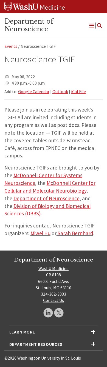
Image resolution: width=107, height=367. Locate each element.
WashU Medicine (53, 268)
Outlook (60, 91)
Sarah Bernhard (75, 233)
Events (10, 46)
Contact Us (53, 300)
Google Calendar (33, 91)
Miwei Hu (40, 233)
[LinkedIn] (48, 313)
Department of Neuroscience (28, 25)
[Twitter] (59, 313)
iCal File (78, 91)
